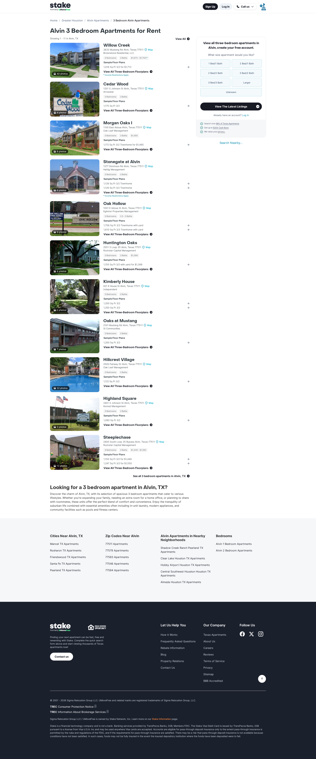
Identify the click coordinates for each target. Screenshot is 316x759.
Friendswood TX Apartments (68, 557)
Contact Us (168, 667)
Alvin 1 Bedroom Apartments (234, 544)
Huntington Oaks (120, 242)
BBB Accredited (213, 680)
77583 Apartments (117, 557)
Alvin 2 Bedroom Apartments (234, 550)
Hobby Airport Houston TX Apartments (185, 565)
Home (53, 20)
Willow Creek (116, 45)
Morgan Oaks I (117, 123)
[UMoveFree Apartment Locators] (60, 627)
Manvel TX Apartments (64, 544)
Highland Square (119, 398)
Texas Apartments (214, 634)
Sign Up (210, 6)
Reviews (208, 654)
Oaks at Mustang (120, 320)
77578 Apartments (117, 550)
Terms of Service (213, 661)
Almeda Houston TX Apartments (181, 582)
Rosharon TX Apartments (65, 550)
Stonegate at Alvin (121, 161)
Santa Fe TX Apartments (65, 563)
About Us (209, 641)
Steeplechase (117, 437)
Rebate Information (172, 648)
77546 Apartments (117, 563)
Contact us (62, 656)
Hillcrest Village (118, 359)
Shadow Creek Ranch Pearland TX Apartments (182, 549)
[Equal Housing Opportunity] (97, 627)
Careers (208, 648)
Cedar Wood (115, 84)
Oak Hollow (114, 203)
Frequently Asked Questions (178, 641)
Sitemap (208, 674)
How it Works (169, 634)
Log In (226, 6)
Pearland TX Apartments (65, 570)
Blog (163, 654)
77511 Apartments (116, 544)
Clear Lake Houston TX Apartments (183, 558)
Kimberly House (119, 281)
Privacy (208, 667)
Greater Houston (72, 20)
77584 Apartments (117, 570)
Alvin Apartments (98, 20)
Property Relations (172, 661)
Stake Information (161, 719)
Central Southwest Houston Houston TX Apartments (186, 573)
